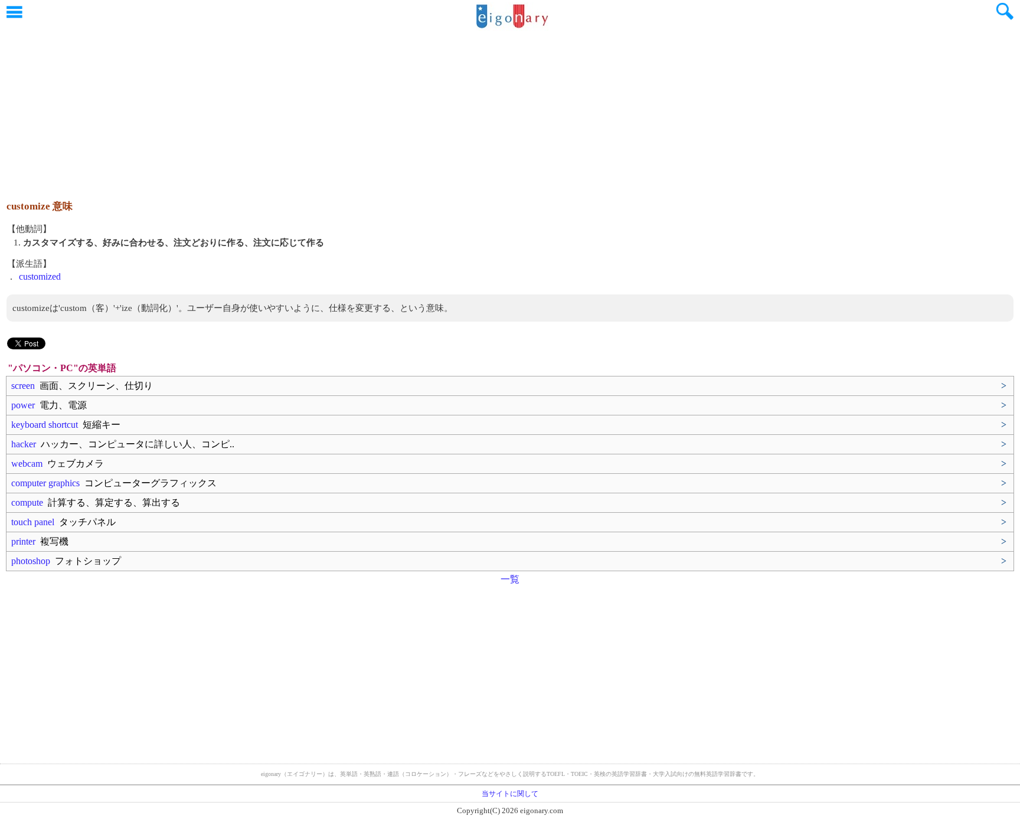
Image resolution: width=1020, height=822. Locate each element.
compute (95, 502)
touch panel (63, 522)
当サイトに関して (510, 794)
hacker (122, 444)
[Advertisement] (510, 109)
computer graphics (114, 483)
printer (39, 541)
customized (40, 276)
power (49, 405)
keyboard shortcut (65, 425)
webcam (57, 464)
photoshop (66, 561)
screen (82, 386)
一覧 (510, 579)
